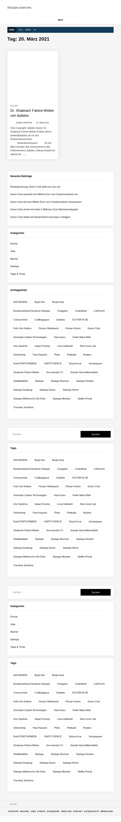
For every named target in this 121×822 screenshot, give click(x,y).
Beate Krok (58, 302)
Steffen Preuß (85, 398)
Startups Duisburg (22, 390)
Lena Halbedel (65, 346)
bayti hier (40, 302)
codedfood (81, 311)
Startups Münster (61, 398)
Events (14, 243)
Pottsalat (71, 354)
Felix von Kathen (22, 328)
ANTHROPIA (20, 302)
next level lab (88, 346)
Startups (14, 266)
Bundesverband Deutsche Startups (31, 311)
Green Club (94, 328)
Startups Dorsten (85, 381)
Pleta (57, 354)
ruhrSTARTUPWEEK (25, 363)
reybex (87, 354)
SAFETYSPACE (53, 363)
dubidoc (60, 319)
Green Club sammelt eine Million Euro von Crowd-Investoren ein (44, 194)
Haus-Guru (59, 337)
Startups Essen (47, 390)
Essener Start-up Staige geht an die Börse (47, 791)
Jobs (12, 251)
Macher (14, 106)
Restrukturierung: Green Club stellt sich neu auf (35, 187)
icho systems (20, 346)
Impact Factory (42, 346)
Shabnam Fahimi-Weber (26, 372)
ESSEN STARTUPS (24, 123)
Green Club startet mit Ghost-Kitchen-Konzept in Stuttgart (40, 217)
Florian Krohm (73, 328)
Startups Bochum (60, 381)
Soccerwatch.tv (54, 372)
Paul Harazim (40, 354)
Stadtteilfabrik (20, 381)
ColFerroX (99, 311)
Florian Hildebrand (48, 328)
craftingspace (42, 319)
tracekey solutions (23, 407)
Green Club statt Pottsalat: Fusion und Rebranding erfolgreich (56, 767)
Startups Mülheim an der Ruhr (29, 398)
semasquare (95, 363)
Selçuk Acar (75, 363)
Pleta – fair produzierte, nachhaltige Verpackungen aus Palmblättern (59, 756)
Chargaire (62, 311)
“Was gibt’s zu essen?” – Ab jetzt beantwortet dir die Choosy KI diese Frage (62, 779)
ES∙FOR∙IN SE (80, 319)
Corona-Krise (20, 319)
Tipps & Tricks (17, 274)
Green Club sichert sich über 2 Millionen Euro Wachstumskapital (44, 209)
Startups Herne (71, 390)
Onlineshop (19, 354)
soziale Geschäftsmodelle (84, 372)
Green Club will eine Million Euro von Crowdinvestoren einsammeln (45, 202)
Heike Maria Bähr (82, 337)
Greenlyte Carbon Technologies (30, 337)
